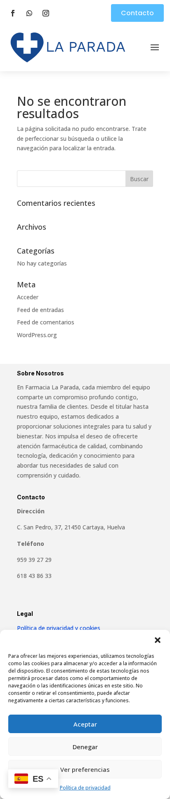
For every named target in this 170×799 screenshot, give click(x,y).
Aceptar (85, 724)
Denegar (85, 747)
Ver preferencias (85, 769)
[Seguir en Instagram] (45, 13)
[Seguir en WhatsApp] (29, 13)
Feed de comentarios (45, 322)
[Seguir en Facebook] (12, 13)
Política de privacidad (85, 787)
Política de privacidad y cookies (58, 628)
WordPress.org (37, 335)
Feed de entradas (40, 310)
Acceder (27, 297)
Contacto (137, 13)
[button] (157, 640)
